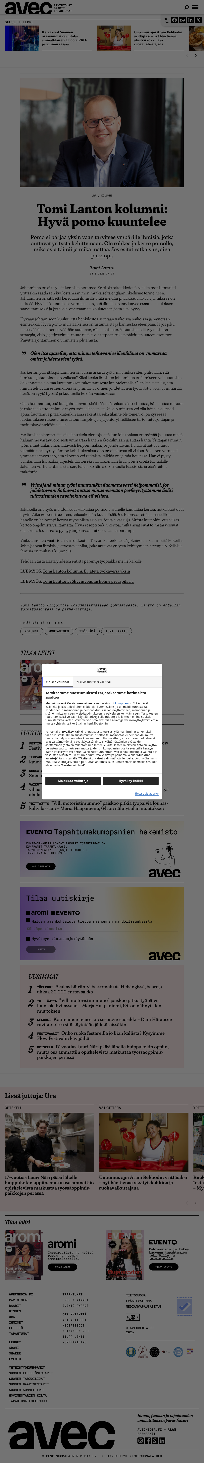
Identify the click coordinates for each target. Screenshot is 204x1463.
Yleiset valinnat (58, 682)
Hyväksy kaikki (131, 781)
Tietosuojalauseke (147, 793)
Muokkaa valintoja (73, 781)
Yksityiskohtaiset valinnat (93, 682)
